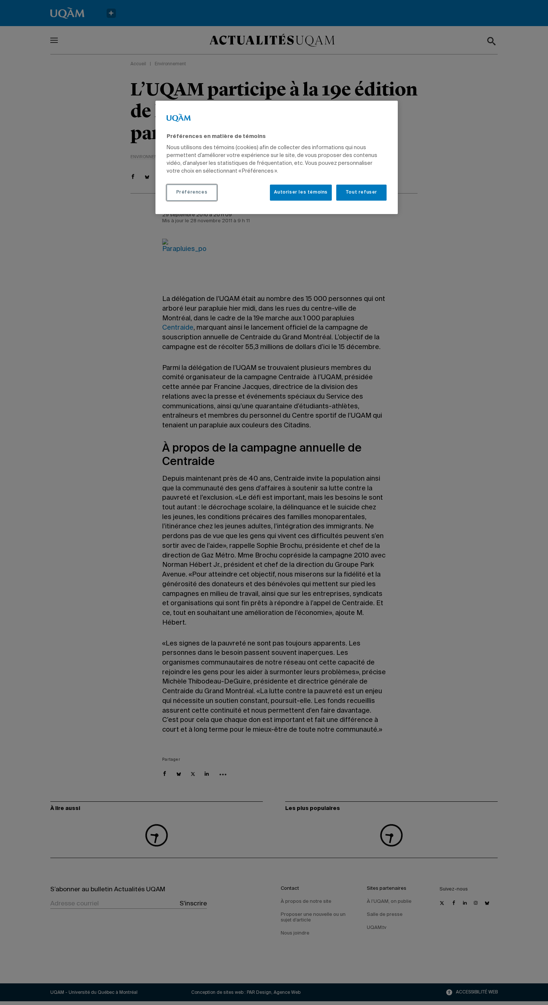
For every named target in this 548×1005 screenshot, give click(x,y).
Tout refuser (361, 192)
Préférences (192, 192)
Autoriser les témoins (301, 192)
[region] (276, 157)
